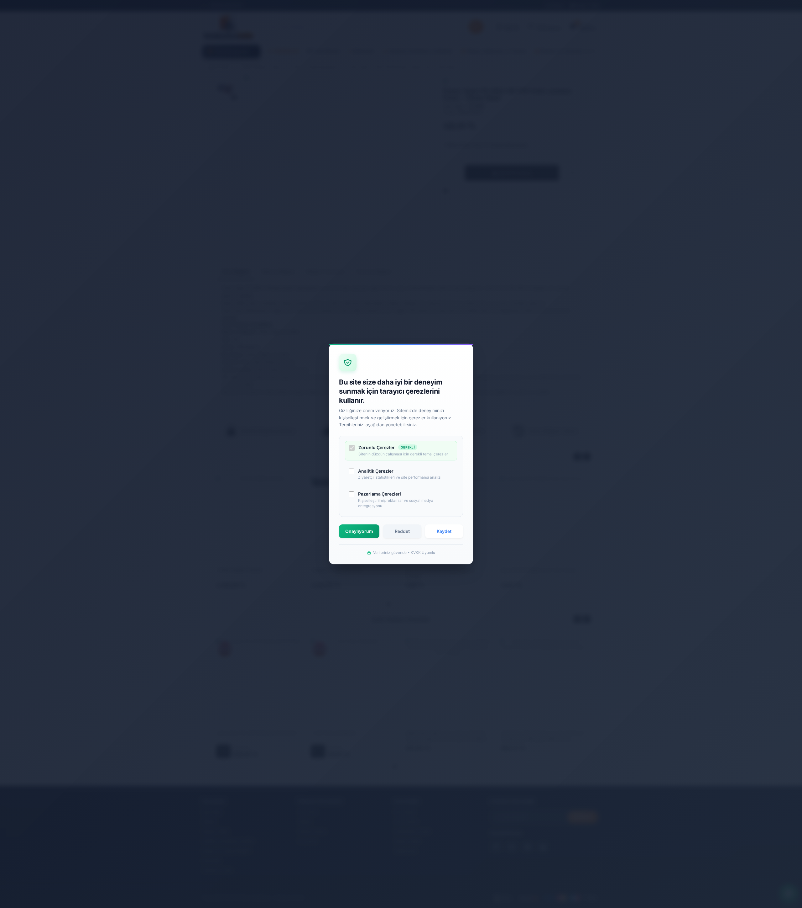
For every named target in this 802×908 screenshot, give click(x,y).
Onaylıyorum (359, 531)
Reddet (402, 531)
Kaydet (444, 531)
